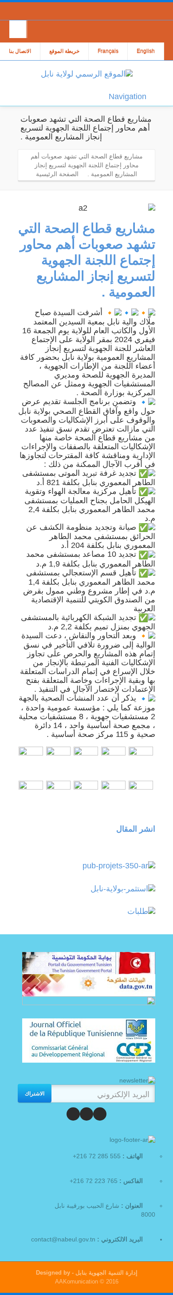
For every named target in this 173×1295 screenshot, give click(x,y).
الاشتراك (34, 1093)
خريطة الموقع (64, 51)
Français (108, 51)
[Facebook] (99, 1114)
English (146, 51)
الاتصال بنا (20, 51)
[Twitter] (86, 1114)
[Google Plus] (73, 1114)
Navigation (127, 96)
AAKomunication (76, 1281)
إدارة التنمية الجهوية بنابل (106, 1272)
